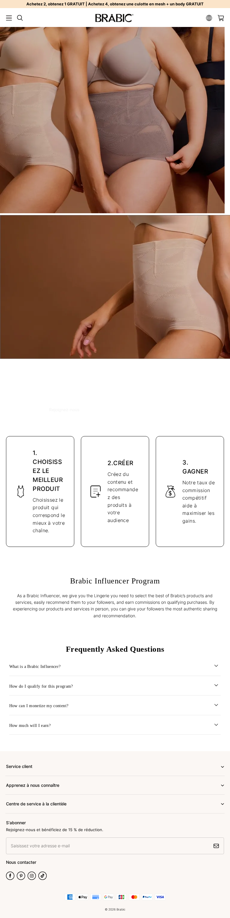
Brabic (120, 909)
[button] (9, 18)
